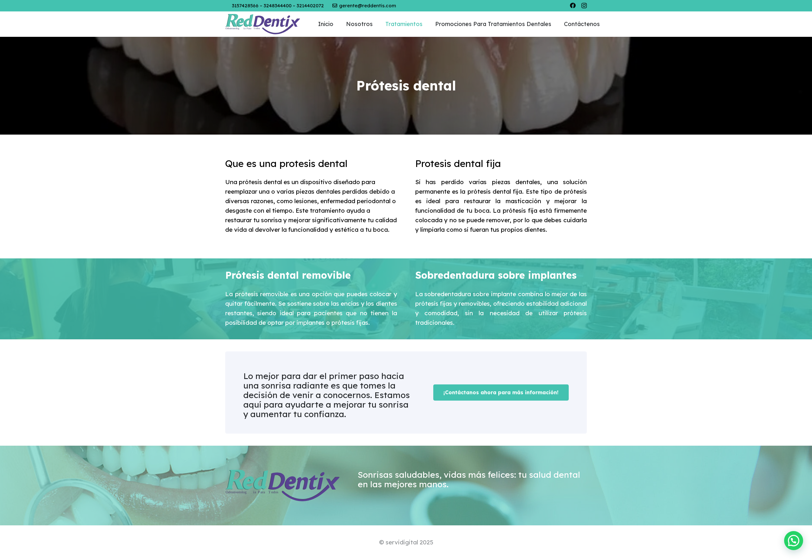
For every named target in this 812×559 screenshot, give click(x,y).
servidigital (402, 542)
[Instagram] (584, 6)
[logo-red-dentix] (262, 24)
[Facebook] (573, 5)
